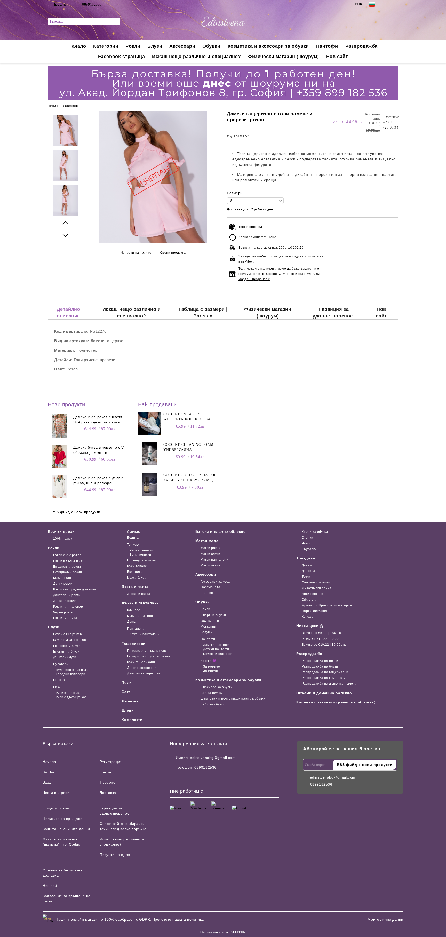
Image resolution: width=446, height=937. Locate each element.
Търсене (107, 782)
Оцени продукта (173, 253)
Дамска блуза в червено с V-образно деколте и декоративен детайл (99, 450)
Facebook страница (121, 56)
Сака (126, 692)
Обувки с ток (210, 621)
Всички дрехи (61, 531)
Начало (77, 46)
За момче (210, 671)
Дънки (132, 621)
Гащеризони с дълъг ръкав (148, 656)
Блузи (154, 46)
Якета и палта (135, 587)
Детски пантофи (216, 649)
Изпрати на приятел (137, 253)
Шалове (207, 593)
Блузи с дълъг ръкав (69, 640)
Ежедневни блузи (67, 646)
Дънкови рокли (65, 601)
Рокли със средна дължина (74, 589)
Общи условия (56, 808)
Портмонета (210, 587)
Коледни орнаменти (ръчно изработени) (335, 702)
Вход (47, 782)
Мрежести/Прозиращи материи (327, 605)
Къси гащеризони (141, 662)
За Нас (49, 772)
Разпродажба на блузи (320, 666)
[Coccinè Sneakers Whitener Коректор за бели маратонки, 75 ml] (149, 423)
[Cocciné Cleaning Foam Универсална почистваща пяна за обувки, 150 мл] (149, 453)
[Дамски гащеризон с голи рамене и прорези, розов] (153, 241)
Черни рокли (63, 612)
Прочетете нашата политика (178, 919)
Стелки (307, 537)
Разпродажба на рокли (320, 661)
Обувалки (309, 549)
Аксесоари (182, 46)
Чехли (205, 609)
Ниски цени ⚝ (310, 626)
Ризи (57, 687)
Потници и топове (141, 560)
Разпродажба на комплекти (324, 678)
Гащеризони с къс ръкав (146, 651)
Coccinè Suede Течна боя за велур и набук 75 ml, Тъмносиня (189, 478)
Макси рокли (210, 548)
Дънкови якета (138, 594)
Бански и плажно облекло (220, 531)
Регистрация (111, 762)
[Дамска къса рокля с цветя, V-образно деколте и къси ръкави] (59, 426)
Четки (306, 543)
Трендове (305, 558)
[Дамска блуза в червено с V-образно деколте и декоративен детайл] (59, 456)
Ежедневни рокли (67, 566)
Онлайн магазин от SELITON (223, 932)
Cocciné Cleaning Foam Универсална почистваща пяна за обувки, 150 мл (188, 447)
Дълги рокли (63, 583)
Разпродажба (361, 46)
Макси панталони (214, 559)
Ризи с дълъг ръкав (71, 697)
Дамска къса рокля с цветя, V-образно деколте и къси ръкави (98, 420)
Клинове (133, 610)
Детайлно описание (68, 313)
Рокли (132, 46)
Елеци (128, 710)
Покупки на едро (115, 855)
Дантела (308, 571)
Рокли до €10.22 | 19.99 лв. (323, 639)
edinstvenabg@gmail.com (212, 758)
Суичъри (134, 532)
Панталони (136, 628)
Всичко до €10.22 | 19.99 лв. (324, 644)
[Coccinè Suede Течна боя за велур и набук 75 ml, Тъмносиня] (149, 484)
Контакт (107, 772)
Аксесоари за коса (215, 581)
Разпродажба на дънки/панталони (329, 683)
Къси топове (137, 566)
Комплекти (132, 720)
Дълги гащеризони (142, 668)
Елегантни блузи (66, 651)
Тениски (133, 544)
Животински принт (316, 588)
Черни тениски (141, 550)
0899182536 (92, 4)
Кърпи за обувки (315, 532)
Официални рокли (67, 572)
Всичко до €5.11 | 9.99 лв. (322, 633)
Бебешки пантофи (217, 654)
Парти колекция (314, 611)
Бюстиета (134, 572)
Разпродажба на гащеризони (325, 672)
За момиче (211, 666)
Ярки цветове (312, 594)
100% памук (62, 539)
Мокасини (208, 626)
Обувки (211, 46)
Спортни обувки (213, 615)
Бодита (133, 537)
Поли (127, 682)
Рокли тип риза (65, 618)
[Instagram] (395, 4)
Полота (59, 680)
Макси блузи (137, 577)
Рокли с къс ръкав (67, 555)
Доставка (108, 793)
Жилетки (130, 701)
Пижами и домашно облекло (324, 693)
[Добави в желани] (394, 253)
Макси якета (210, 565)
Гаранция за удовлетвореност (334, 313)
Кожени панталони (145, 634)
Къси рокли (62, 578)
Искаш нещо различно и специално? (196, 56)
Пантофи (327, 46)
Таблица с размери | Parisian (203, 313)
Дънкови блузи (64, 657)
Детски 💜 (208, 661)
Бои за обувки (212, 693)
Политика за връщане (63, 818)
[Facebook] (388, 4)
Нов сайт (337, 56)
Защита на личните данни (66, 829)
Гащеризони (71, 105)
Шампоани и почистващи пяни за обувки (233, 698)
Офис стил (310, 599)
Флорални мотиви (316, 582)
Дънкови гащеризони (144, 673)
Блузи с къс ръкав (67, 634)
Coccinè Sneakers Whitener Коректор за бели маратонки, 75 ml (187, 417)
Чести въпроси (56, 793)
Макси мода (207, 541)
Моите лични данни (385, 919)
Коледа (307, 616)
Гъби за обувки (213, 704)
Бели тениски (140, 555)
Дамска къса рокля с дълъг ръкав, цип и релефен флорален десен (98, 481)
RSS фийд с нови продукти (75, 512)
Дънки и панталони (140, 603)
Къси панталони (140, 616)
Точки (306, 576)
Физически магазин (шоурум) (283, 56)
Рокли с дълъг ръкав (69, 561)
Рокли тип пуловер (68, 606)
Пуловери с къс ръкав (73, 670)
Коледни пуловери (70, 674)
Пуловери (61, 664)
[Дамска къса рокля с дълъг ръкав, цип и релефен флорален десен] (59, 486)
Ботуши (207, 632)
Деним (307, 565)
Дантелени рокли (67, 595)
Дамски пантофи (216, 645)
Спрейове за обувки (217, 687)
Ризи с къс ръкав (69, 693)
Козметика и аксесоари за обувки (268, 46)
